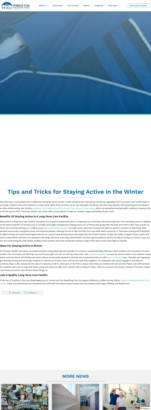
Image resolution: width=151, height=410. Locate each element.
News (87, 6)
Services (58, 6)
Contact (112, 6)
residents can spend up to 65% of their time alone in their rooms (64, 208)
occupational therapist (57, 228)
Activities (73, 6)
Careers (98, 6)
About (42, 6)
